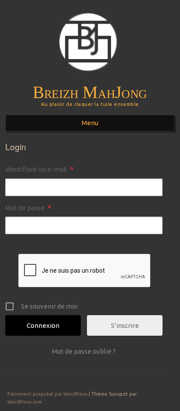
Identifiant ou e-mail (39, 169)
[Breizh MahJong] (90, 79)
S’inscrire (125, 325)
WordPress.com (24, 401)
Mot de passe (28, 207)
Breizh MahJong (90, 92)
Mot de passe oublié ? (84, 351)
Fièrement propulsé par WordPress (47, 394)
